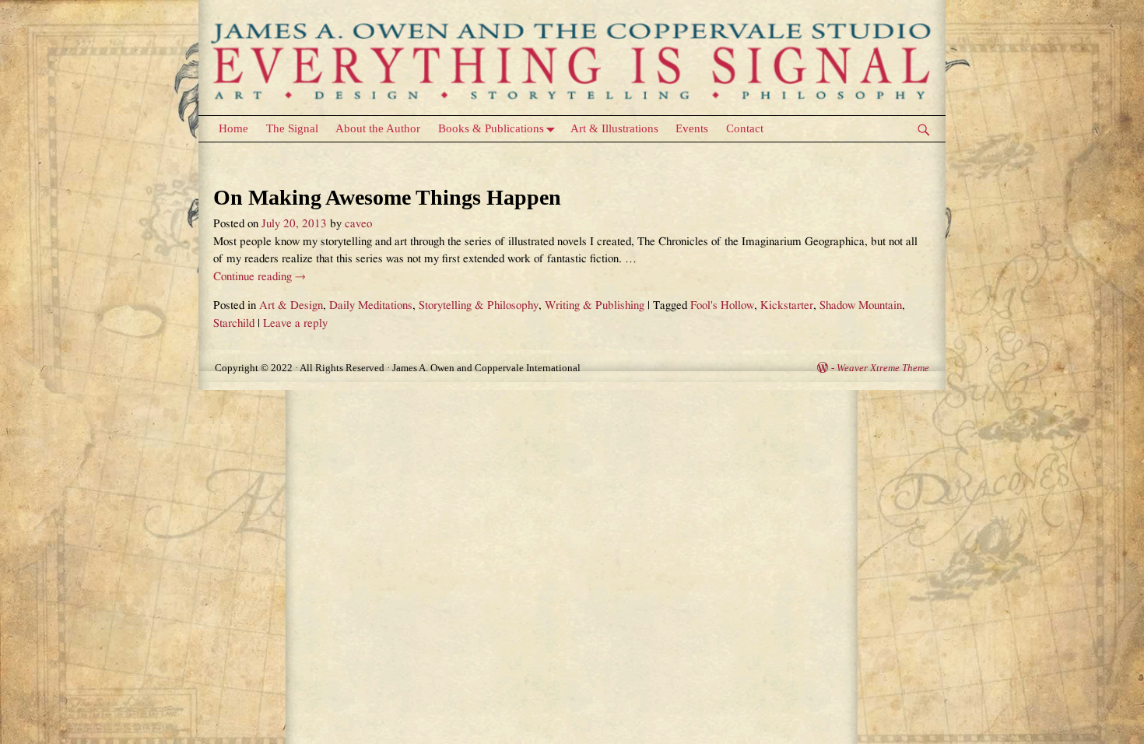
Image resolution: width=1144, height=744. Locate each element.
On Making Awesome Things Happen (387, 197)
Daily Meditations (370, 305)
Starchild (233, 323)
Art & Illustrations (614, 128)
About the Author (377, 128)
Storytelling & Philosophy (479, 305)
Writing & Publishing (594, 305)
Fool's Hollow (722, 305)
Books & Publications (491, 128)
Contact (744, 128)
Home (233, 128)
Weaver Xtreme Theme (883, 368)
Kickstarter (786, 305)
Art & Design (291, 305)
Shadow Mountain (860, 305)
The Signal (292, 128)
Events (692, 128)
